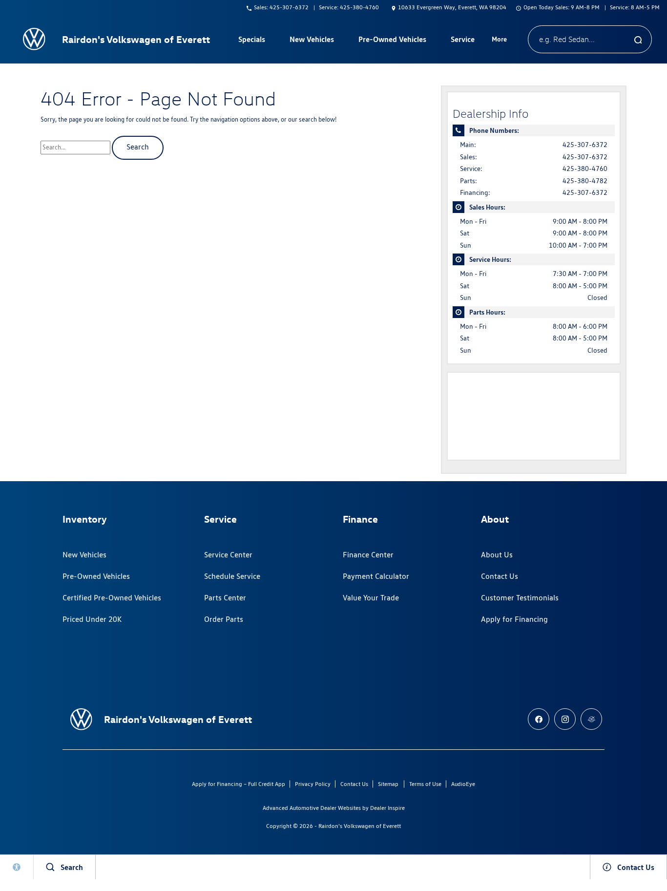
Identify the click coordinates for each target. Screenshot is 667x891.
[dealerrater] (591, 719)
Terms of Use (425, 783)
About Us (497, 554)
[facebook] (538, 719)
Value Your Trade (371, 597)
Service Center (228, 554)
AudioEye (463, 783)
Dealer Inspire (387, 807)
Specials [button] (251, 41)
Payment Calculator (376, 576)
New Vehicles (84, 554)
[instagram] (565, 719)
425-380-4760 (585, 168)
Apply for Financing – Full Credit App (238, 783)
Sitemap (388, 783)
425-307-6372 (585, 144)
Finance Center (368, 554)
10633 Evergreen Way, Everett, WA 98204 (452, 7)
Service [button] (462, 41)
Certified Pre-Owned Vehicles (112, 597)
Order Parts (223, 619)
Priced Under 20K (92, 619)
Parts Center (225, 597)
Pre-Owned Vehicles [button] (392, 41)
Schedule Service (232, 576)
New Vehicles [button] (311, 41)
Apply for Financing (514, 619)
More (499, 40)
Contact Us (499, 576)
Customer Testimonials (520, 597)
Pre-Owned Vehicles (96, 576)
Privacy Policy (313, 783)
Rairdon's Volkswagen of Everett (359, 825)
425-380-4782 (585, 181)
